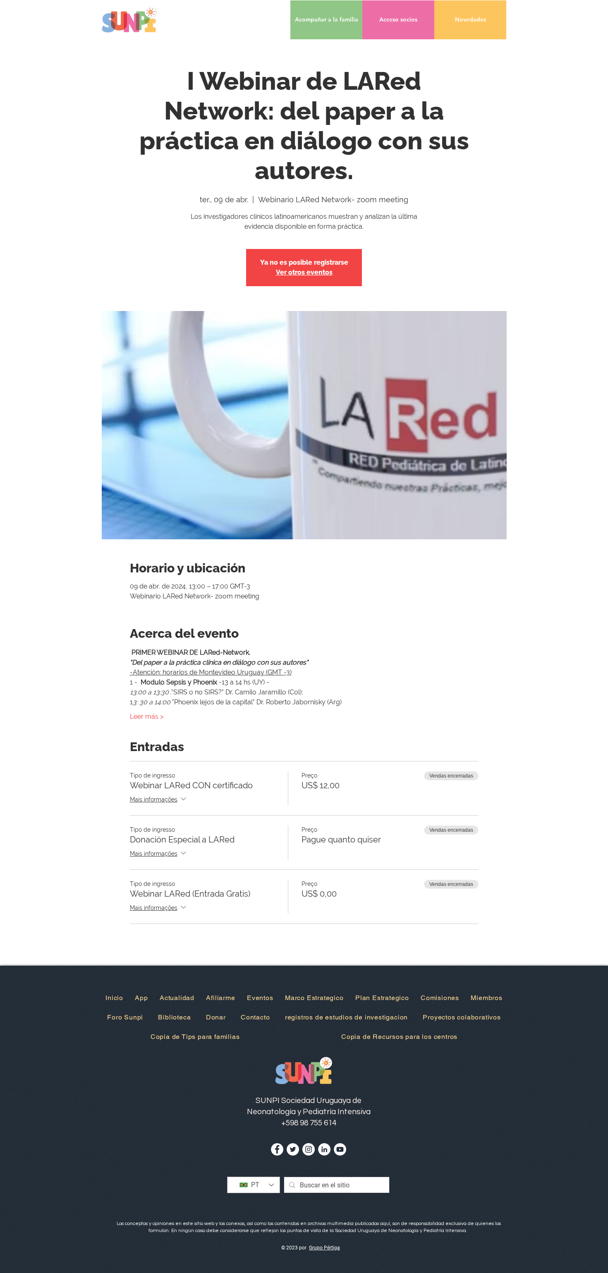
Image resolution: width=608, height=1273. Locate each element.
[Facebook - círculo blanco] (277, 1149)
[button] (398, 19)
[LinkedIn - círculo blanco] (324, 1149)
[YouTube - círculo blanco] (340, 1149)
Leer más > (146, 716)
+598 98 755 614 (308, 1123)
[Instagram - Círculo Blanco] (308, 1149)
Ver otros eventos (304, 272)
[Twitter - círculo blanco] (293, 1149)
